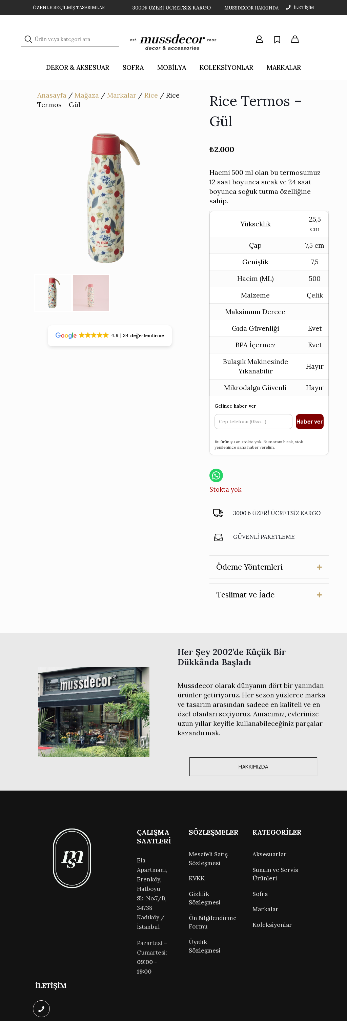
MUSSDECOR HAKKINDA (251, 8)
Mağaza (87, 95)
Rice (151, 95)
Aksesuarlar (269, 854)
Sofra (260, 894)
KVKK (197, 878)
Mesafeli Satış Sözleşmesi (208, 859)
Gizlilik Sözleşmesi (205, 898)
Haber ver (310, 421)
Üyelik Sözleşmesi (205, 946)
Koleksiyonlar (272, 924)
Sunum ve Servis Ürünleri (275, 874)
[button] (269, 566)
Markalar (121, 95)
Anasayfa (51, 95)
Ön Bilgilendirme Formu (213, 922)
